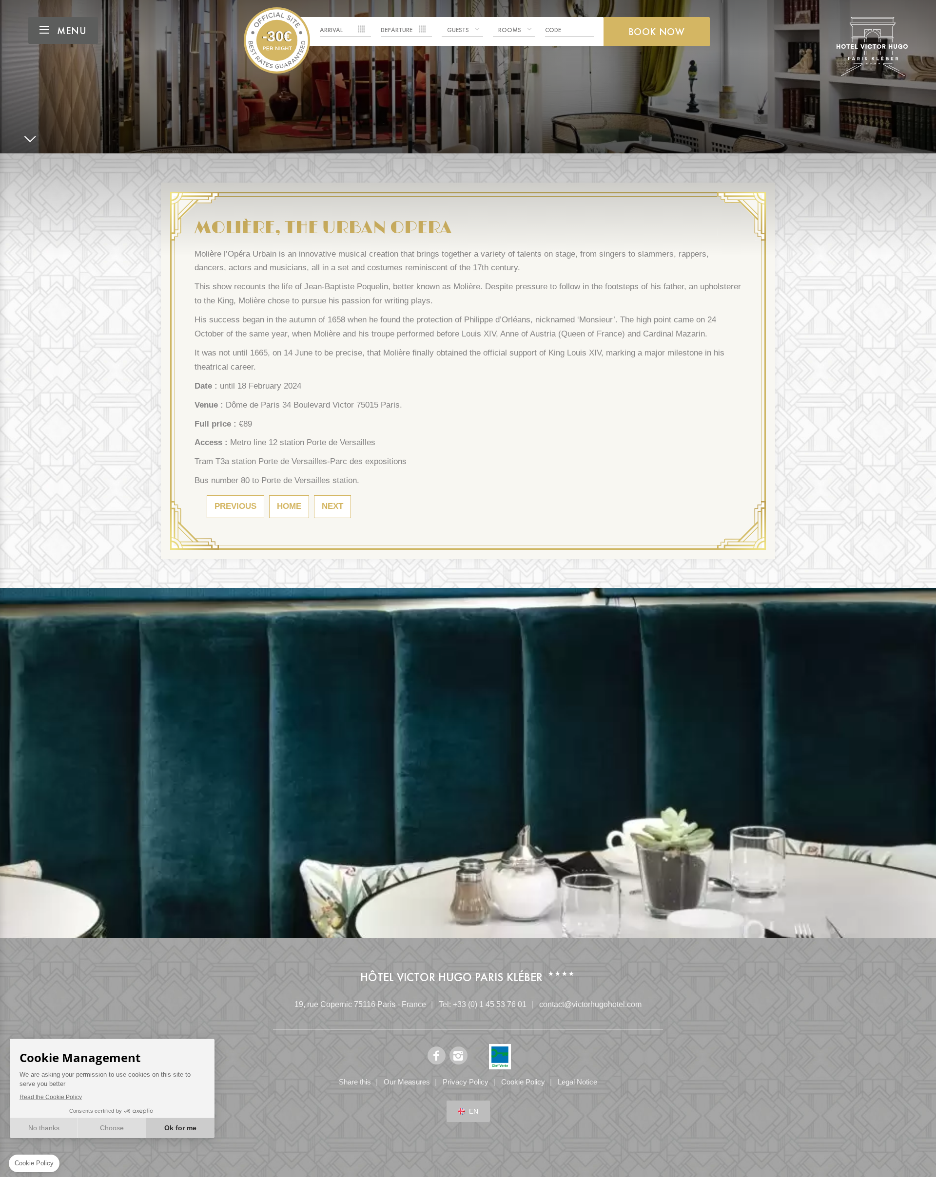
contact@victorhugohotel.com (590, 1004)
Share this (355, 1082)
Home (289, 506)
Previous (235, 506)
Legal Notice (577, 1082)
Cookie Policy (523, 1082)
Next (332, 506)
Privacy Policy (465, 1082)
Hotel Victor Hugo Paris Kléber (277, 40)
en (473, 1111)
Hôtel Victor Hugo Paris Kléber (451, 977)
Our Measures (407, 1082)
